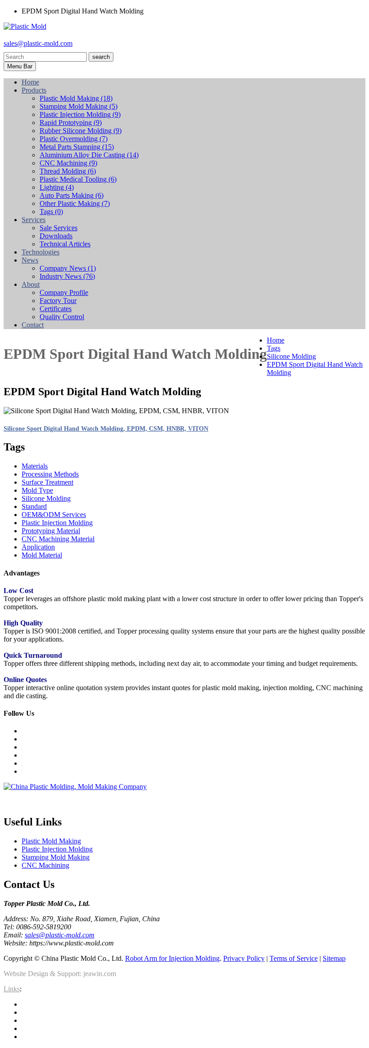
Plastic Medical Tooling (78, 179)
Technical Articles (65, 244)
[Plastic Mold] (25, 26)
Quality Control (62, 317)
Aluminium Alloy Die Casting (89, 155)
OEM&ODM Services (54, 514)
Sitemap (334, 958)
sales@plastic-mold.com (38, 43)
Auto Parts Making (72, 195)
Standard (34, 506)
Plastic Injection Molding (80, 114)
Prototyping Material (51, 531)
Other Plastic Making (75, 203)
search (101, 57)
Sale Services (58, 228)
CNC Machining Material (58, 539)
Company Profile (64, 292)
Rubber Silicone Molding (81, 130)
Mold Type (37, 490)
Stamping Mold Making (78, 106)
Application (38, 547)
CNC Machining (68, 163)
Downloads (56, 236)
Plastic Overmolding (74, 139)
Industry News (67, 276)
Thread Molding (68, 171)
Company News (68, 268)
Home (275, 340)
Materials (35, 466)
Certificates (56, 308)
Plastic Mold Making (76, 98)
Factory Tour (58, 300)
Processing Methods (50, 474)
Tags (51, 211)
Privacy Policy (244, 958)
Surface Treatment (47, 482)
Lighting (57, 187)
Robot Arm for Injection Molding (172, 958)
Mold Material (42, 555)
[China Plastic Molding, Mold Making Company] (75, 786)
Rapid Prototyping (71, 122)
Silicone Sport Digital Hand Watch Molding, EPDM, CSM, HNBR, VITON (106, 428)
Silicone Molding (291, 356)
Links (12, 989)
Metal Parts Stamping (77, 147)
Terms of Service (294, 958)
